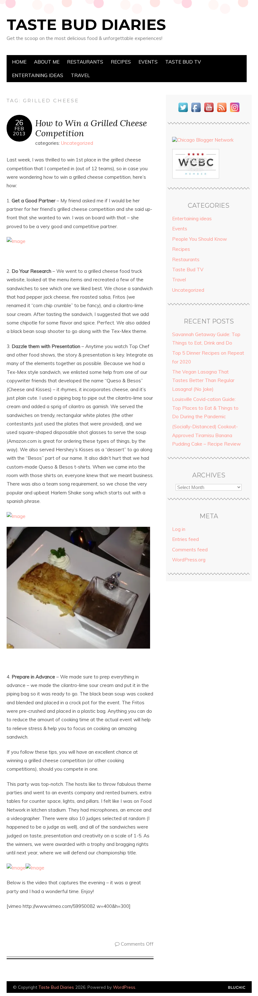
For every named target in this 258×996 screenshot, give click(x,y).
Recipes (121, 62)
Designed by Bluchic (236, 987)
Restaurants (85, 62)
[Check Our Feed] (221, 112)
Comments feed (190, 550)
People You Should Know (199, 239)
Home (19, 62)
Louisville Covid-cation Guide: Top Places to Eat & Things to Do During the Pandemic (205, 407)
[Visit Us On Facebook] (195, 112)
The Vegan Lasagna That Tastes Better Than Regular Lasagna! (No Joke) (203, 380)
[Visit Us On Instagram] (234, 112)
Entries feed (185, 539)
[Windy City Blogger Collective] (195, 177)
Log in (178, 529)
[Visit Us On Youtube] (208, 112)
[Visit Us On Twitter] (183, 112)
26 (19, 122)
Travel (80, 75)
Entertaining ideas (37, 75)
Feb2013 (19, 131)
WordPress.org (188, 560)
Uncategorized (77, 143)
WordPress (124, 987)
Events (148, 62)
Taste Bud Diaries (86, 24)
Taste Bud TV (183, 62)
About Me (46, 62)
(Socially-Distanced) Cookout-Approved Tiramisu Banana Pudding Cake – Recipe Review (206, 435)
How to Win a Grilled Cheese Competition (91, 128)
